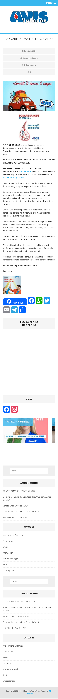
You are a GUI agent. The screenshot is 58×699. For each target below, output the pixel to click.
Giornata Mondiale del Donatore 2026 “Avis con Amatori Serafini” (27, 498)
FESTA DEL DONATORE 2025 (15, 517)
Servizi (5, 564)
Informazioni (30, 65)
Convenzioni (8, 541)
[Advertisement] (29, 364)
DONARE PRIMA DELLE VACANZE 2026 (19, 491)
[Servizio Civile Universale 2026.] (25, 430)
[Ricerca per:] (29, 471)
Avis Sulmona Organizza (13, 535)
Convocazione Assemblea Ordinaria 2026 (21, 511)
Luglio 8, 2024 (30, 51)
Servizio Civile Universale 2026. (16, 505)
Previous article (29, 322)
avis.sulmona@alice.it (13, 177)
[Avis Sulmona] (29, 17)
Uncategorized (9, 570)
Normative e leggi (10, 558)
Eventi (5, 547)
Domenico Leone (30, 58)
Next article (29, 325)
